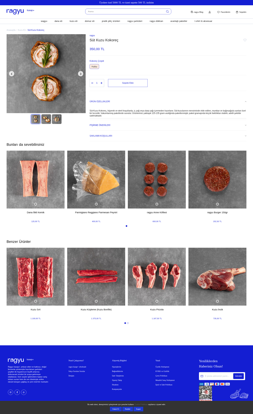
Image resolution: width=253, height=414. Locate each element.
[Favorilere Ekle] (245, 41)
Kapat (138, 409)
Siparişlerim (116, 367)
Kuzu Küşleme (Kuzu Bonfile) (96, 309)
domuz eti (89, 21)
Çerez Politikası (161, 376)
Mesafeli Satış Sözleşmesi (165, 380)
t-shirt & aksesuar (203, 21)
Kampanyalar (117, 389)
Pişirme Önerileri (100, 125)
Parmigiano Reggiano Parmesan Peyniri (96, 212)
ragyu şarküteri (134, 21)
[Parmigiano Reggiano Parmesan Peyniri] (96, 180)
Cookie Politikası (141, 404)
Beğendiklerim (117, 371)
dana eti (58, 21)
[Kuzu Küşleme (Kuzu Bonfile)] (96, 277)
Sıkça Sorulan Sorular (77, 371)
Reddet (127, 409)
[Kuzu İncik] (217, 277)
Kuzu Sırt (35, 309)
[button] (126, 226)
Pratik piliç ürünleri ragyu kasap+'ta (126, 2)
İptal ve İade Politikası (163, 385)
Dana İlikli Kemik (35, 212)
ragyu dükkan (156, 21)
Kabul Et (116, 409)
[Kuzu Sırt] (36, 277)
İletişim (71, 376)
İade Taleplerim (118, 376)
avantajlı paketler (178, 21)
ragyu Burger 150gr (217, 212)
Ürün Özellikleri (100, 101)
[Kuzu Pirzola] (157, 277)
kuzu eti (73, 21)
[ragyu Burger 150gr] (217, 180)
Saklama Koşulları (101, 136)
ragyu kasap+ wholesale (77, 367)
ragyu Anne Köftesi (157, 212)
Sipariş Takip (117, 380)
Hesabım (115, 385)
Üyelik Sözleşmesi (162, 367)
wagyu (44, 21)
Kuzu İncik (217, 309)
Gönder (238, 376)
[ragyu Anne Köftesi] (157, 180)
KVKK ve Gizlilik (162, 371)
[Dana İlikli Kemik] (36, 180)
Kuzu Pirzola (157, 309)
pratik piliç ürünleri (111, 21)
